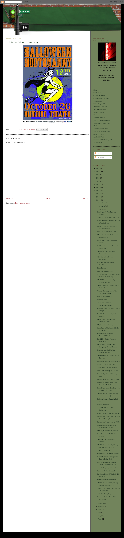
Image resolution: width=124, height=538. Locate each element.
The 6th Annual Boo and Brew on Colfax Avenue (108, 286)
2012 (98, 200)
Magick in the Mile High (105, 325)
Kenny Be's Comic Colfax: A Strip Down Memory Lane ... (108, 417)
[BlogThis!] (39, 129)
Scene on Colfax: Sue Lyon (106, 364)
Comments (100, 157)
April (100, 519)
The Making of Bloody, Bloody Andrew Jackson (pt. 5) (107, 394)
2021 (98, 175)
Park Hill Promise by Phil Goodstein (105, 263)
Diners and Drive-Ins (100, 106)
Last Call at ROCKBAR (105, 271)
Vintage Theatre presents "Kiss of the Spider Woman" (108, 292)
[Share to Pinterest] (46, 129)
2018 (98, 181)
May (99, 516)
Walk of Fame (97, 142)
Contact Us (97, 93)
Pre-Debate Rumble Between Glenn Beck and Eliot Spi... (107, 463)
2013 (98, 197)
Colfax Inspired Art (99, 104)
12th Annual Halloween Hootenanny (105, 258)
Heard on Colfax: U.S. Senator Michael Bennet (107, 227)
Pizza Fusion (101, 268)
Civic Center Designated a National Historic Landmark (107, 334)
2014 (98, 194)
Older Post (85, 198)
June (99, 513)
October (101, 209)
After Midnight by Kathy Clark (107, 468)
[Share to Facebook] (44, 129)
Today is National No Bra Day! (107, 367)
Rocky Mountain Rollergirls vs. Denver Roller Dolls (107, 458)
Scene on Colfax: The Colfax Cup (108, 217)
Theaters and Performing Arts (102, 140)
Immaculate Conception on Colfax (108, 422)
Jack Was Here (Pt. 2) (104, 494)
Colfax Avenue (21, 129)
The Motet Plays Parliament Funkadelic (106, 252)
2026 (98, 168)
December (101, 203)
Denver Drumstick (103, 404)
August (100, 506)
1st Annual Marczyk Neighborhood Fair (104, 304)
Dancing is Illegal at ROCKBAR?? (108, 361)
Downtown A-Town (99, 109)
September (101, 503)
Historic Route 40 (99, 117)
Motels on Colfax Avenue (101, 123)
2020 (98, 178)
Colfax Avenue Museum (101, 98)
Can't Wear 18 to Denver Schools (108, 453)
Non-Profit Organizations (101, 131)
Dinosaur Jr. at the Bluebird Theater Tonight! (106, 351)
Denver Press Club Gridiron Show (108, 379)
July (99, 509)
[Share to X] (42, 129)
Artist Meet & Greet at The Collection (106, 409)
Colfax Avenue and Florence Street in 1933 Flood (106, 426)
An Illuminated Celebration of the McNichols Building (108, 275)
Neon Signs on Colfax (100, 129)
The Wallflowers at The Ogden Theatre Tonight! (107, 281)
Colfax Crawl (97, 101)
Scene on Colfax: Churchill (106, 471)
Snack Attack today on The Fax (107, 370)
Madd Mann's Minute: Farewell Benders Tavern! (107, 236)
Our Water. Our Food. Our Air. (106, 479)
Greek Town (97, 115)
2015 (98, 190)
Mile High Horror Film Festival (107, 430)
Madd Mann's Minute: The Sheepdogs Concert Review (107, 345)
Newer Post (10, 198)
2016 (98, 187)
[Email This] (37, 129)
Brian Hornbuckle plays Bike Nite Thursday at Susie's (108, 389)
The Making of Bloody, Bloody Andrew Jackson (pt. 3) (107, 484)
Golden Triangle (98, 112)
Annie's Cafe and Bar (104, 450)
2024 (98, 172)
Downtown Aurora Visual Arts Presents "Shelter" (107, 383)
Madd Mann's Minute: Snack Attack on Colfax (106, 320)
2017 (98, 184)
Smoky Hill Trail (98, 137)
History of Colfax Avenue (101, 120)
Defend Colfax (102, 299)
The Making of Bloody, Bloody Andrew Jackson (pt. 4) (107, 446)
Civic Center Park (99, 95)
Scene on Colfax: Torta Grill (106, 232)
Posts (98, 153)
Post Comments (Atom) (22, 203)
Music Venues (98, 126)
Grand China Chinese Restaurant (108, 413)
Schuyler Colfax (98, 134)
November (101, 206)
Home (48, 198)
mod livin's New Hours (104, 296)
